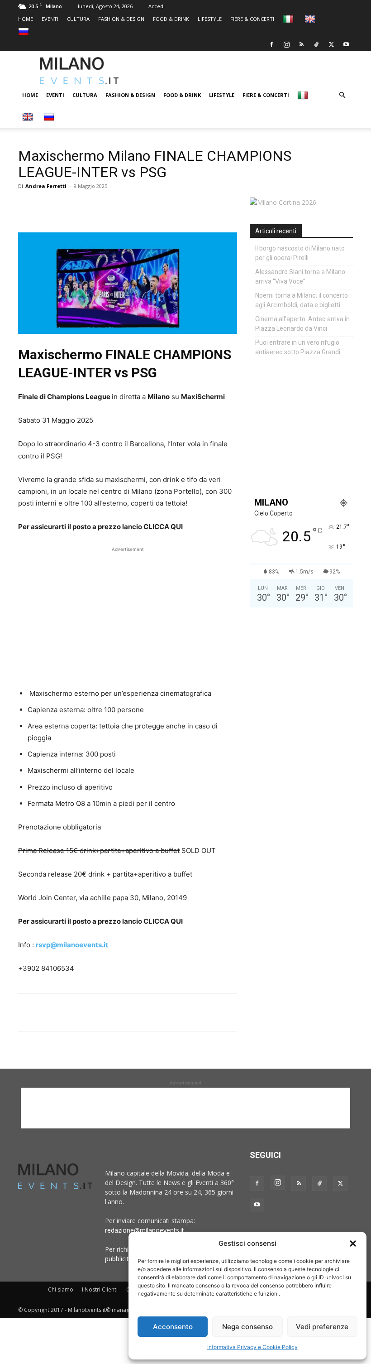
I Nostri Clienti (100, 1289)
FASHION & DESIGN (121, 18)
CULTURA (78, 18)
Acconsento (173, 1326)
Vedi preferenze (322, 1326)
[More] (131, 207)
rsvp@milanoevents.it (72, 944)
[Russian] (24, 31)
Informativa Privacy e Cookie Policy (252, 1347)
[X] (331, 44)
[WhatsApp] (69, 207)
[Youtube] (346, 44)
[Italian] (289, 19)
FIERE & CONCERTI (252, 18)
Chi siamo (60, 1289)
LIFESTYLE (210, 18)
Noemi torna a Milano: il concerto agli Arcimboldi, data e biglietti (301, 300)
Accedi (156, 6)
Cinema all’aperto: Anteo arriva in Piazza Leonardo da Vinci (302, 323)
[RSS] (301, 44)
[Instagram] (286, 44)
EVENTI (50, 18)
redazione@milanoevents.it (144, 1230)
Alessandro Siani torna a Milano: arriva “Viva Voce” (301, 276)
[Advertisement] (255, 70)
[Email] (110, 207)
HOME (25, 18)
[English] (311, 19)
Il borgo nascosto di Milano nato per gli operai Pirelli (300, 253)
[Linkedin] (90, 207)
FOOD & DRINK (171, 18)
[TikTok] (316, 44)
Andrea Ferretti (46, 186)
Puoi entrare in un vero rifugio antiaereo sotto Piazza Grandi (297, 347)
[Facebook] (271, 44)
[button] (352, 1243)
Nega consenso (247, 1326)
